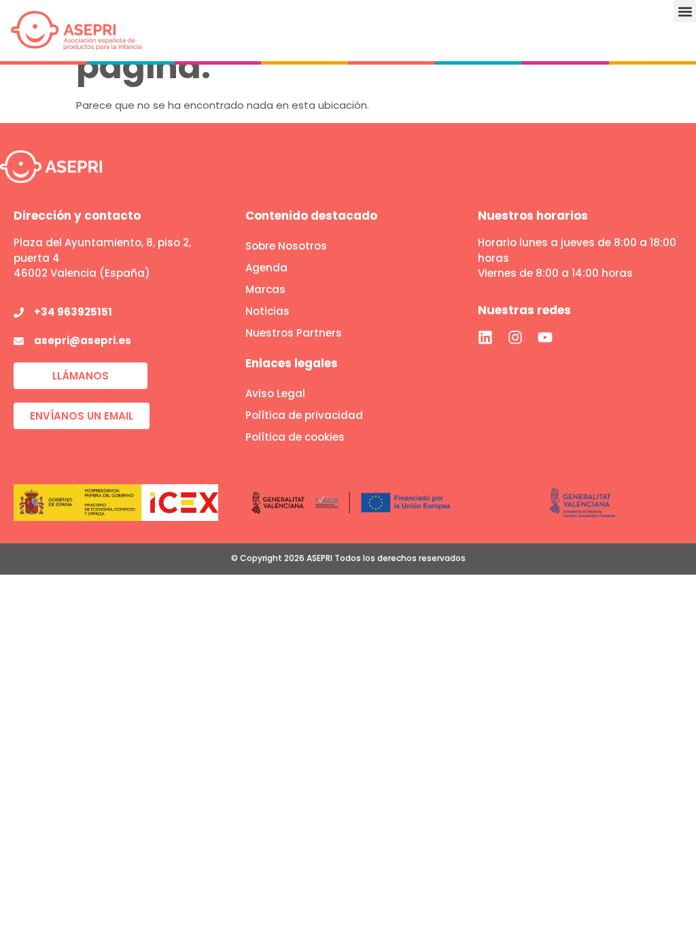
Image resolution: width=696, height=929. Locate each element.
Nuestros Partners (293, 333)
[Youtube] (545, 337)
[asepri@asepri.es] (19, 341)
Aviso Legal (275, 393)
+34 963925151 (73, 312)
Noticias (267, 311)
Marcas (265, 289)
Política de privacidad (304, 415)
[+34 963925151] (19, 312)
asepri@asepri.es (82, 340)
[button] (685, 11)
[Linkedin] (485, 337)
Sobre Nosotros (286, 246)
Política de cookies (295, 437)
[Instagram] (515, 337)
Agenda (266, 267)
